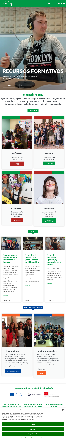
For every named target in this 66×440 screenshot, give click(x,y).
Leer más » (6, 295)
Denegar (33, 429)
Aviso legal (43, 438)
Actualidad (33, 232)
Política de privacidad (35, 438)
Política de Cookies (24, 438)
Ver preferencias (33, 434)
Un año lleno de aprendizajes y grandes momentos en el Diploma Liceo (32, 258)
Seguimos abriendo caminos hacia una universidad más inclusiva (10, 258)
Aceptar (33, 424)
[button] (63, 410)
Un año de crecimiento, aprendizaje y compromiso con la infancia (54, 259)
